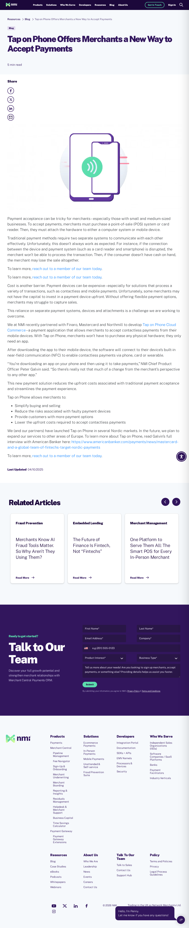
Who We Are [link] (90, 861)
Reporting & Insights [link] (60, 792)
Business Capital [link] (63, 817)
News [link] (86, 871)
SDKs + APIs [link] (124, 753)
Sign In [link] (172, 5)
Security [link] (122, 771)
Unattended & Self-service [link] (91, 766)
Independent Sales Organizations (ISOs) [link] (161, 745)
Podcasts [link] (55, 876)
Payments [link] (56, 742)
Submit (90, 684)
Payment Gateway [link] (61, 831)
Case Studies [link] (58, 866)
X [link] (65, 906)
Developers (85, 5)
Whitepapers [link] (58, 881)
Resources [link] (13, 19)
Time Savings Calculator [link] (61, 824)
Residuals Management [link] (61, 800)
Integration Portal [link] (127, 742)
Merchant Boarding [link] (59, 784)
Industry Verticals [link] (160, 778)
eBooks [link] (54, 871)
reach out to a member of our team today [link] (66, 268)
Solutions (51, 5)
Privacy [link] (154, 866)
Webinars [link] (55, 887)
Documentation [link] (126, 747)
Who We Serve (67, 5)
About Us (123, 5)
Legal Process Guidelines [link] (158, 873)
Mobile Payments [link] (93, 758)
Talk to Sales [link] (124, 865)
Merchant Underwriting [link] (61, 776)
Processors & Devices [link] (124, 765)
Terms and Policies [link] (161, 861)
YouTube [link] (54, 906)
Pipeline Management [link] (61, 754)
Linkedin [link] (75, 906)
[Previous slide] (165, 502)
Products (37, 5)
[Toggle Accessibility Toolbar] (181, 456)
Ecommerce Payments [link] (90, 744)
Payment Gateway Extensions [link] (59, 839)
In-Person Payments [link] (89, 752)
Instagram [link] (54, 911)
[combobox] (87, 648)
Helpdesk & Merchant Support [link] (60, 809)
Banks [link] (153, 764)
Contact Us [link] (90, 887)
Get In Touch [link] (154, 5)
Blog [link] (111, 5)
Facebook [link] (86, 906)
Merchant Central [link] (60, 747)
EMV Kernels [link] (124, 758)
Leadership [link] (90, 866)
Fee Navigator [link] (61, 761)
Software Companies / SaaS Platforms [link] (161, 756)
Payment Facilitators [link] (157, 771)
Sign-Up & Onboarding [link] (60, 768)
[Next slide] (176, 502)
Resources (100, 5)
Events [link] (87, 876)
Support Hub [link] (124, 875)
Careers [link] (88, 881)
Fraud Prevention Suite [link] (93, 774)
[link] (11, 5)
